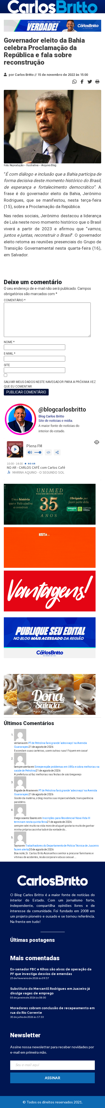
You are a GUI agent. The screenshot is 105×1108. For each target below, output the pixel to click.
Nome (9, 342)
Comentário (14, 300)
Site (7, 365)
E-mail (9, 353)
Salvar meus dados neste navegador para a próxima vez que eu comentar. (50, 384)
